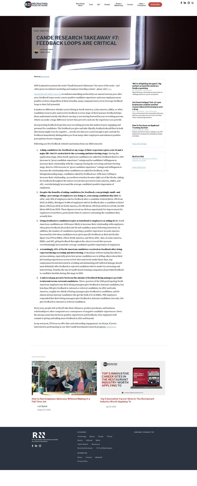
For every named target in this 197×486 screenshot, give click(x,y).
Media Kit (98, 457)
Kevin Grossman (46, 49)
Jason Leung (45, 76)
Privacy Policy (82, 461)
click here (111, 327)
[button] (193, 2)
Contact (89, 457)
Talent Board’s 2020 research (47, 94)
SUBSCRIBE (155, 4)
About (79, 457)
